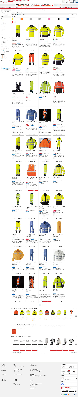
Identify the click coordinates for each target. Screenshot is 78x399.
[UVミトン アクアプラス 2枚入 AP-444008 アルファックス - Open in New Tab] (28, 341)
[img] (4, 1)
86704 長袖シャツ (15, 65)
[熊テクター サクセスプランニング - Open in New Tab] (47, 341)
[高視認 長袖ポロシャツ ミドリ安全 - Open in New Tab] (40, 313)
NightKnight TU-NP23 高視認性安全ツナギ (45, 122)
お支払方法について (71, 366)
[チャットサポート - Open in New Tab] (67, 1)
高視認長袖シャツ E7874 (30, 150)
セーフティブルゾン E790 (44, 234)
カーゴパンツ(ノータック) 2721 (44, 178)
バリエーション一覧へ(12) (45, 134)
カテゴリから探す (2, 7)
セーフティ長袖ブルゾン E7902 (57, 263)
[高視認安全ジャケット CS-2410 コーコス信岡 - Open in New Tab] (34, 313)
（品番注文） (6, 7)
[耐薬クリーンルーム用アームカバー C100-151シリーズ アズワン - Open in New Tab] (22, 341)
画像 (18, 14)
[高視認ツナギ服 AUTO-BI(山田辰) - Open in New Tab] (71, 313)
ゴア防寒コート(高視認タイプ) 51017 (45, 207)
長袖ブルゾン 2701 (56, 177)
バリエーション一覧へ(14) (18, 301)
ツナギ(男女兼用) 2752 (16, 206)
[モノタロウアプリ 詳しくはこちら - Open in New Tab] (69, 388)
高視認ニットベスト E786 (44, 65)
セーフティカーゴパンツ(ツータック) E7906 (31, 263)
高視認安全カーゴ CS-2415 (17, 234)
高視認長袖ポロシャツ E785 (58, 38)
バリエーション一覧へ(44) (18, 134)
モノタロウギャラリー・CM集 (18, 374)
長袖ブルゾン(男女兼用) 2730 (45, 93)
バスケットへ (33, 190)
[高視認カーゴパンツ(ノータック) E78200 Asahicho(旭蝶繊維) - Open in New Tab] (65, 313)
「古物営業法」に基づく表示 (34, 384)
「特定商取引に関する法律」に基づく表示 (36, 383)
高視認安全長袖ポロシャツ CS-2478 (59, 94)
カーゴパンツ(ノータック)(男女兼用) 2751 (32, 94)
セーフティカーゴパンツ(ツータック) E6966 (58, 235)
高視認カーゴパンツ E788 (17, 177)
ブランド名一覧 (4, 366)
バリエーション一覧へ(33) (18, 50)
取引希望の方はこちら (17, 384)
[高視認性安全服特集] (14, 333)
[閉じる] (36, 13)
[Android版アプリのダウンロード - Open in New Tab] (73, 391)
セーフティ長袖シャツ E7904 (31, 121)
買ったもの (72, 7)
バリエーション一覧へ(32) (59, 134)
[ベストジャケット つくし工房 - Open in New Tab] (47, 313)
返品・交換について (71, 367)
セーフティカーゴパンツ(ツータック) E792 (31, 235)
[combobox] (36, 7)
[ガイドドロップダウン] (71, 2)
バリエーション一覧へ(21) (18, 246)
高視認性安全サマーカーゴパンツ (32, 66)
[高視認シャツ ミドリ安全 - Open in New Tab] (59, 313)
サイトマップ (32, 388)
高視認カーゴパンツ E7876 (58, 121)
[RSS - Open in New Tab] (68, 395)
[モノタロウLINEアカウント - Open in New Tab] (64, 395)
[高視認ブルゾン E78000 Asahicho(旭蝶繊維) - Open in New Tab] (22, 313)
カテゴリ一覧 (3, 365)
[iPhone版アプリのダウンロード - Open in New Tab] (65, 391)
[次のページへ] (76, 316)
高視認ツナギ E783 (56, 150)
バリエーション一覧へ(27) (45, 161)
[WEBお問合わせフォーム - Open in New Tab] (63, 1)
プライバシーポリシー (33, 385)
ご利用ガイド (64, 364)
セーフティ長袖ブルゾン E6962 (16, 263)
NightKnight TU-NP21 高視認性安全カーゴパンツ (18, 290)
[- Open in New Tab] (63, 371)
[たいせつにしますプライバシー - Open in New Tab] (75, 394)
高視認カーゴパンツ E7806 (17, 150)
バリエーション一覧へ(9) (59, 246)
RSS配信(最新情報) (4, 380)
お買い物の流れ (63, 366)
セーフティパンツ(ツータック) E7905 (45, 263)
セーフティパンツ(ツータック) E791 (18, 122)
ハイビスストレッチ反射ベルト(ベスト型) (18, 94)
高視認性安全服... (11, 7)
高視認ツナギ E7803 (43, 150)
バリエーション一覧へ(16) (31, 50)
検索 (63, 7)
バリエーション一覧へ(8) (18, 273)
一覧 (21, 14)
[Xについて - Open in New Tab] (61, 395)
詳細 (60, 7)
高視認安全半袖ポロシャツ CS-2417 (59, 207)
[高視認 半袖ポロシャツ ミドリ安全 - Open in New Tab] (28, 313)
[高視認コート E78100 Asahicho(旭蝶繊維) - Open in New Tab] (53, 313)
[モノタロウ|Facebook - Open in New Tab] (66, 395)
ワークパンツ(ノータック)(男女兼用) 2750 (32, 207)
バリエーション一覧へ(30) (45, 50)
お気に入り (76, 7)
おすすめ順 (73, 14)
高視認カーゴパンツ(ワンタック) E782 (17, 39)
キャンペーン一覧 (4, 371)
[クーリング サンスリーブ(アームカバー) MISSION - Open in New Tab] (40, 341)
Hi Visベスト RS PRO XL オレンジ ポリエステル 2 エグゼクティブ (31, 178)
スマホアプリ (3, 379)
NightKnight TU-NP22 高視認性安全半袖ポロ (32, 290)
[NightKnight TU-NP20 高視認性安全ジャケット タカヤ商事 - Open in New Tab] (16, 313)
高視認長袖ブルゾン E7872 (58, 289)
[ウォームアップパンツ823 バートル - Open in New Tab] (16, 341)
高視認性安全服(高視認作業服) (17, 12)
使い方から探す (4, 374)
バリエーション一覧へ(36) (31, 134)
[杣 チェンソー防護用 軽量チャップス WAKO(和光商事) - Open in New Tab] (34, 341)
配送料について (63, 367)
